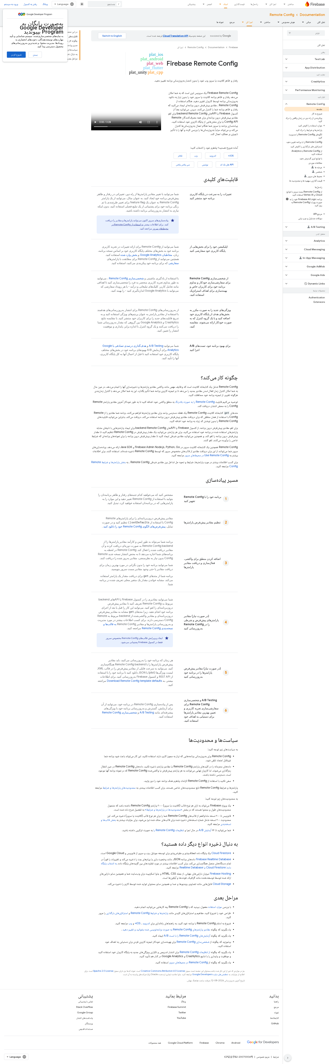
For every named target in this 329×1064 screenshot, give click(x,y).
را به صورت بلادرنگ (195, 402)
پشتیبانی (191, 4)
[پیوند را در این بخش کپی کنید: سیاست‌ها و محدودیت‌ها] (185, 740)
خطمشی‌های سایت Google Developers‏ (210, 974)
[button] (308, 59)
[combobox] (105, 4)
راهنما (276, 1001)
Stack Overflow (84, 1007)
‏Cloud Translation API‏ (175, 35)
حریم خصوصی (263, 1056)
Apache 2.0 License (103, 970)
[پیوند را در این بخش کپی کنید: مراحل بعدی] (210, 898)
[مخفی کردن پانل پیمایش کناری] (287, 1057)
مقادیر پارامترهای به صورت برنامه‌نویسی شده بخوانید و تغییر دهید (166, 929)
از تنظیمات (195, 952)
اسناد (225, 4)
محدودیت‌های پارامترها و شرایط (119, 787)
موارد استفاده (215, 907)
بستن (35, 54)
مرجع (232, 22)
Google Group (85, 1012)
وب (195, 155)
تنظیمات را (168, 830)
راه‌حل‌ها (254, 4)
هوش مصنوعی (288, 22)
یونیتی (205, 164)
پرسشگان (89, 1023)
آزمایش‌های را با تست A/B (187, 935)
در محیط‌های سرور (188, 962)
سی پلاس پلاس (183, 164)
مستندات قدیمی (86, 1028)
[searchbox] (306, 33)
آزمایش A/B (205, 830)
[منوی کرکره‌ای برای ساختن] (283, 4)
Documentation (312, 15)
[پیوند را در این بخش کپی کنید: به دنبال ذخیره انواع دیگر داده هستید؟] (157, 844)
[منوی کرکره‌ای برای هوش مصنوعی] (277, 22)
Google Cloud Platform (180, 1042)
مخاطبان (156, 255)
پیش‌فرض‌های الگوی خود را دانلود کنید (134, 526)
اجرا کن (272, 4)
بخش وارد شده (128, 255)
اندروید (212, 155)
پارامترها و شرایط (149, 913)
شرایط (276, 1056)
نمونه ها (220, 22)
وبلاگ (45, 4)
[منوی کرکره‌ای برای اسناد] (219, 4)
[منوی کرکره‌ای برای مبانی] (302, 22)
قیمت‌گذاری (239, 4)
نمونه (276, 1012)
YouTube (181, 1017)
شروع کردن (16, 54)
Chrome (220, 1042)
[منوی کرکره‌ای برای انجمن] (202, 4)
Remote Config (282, 15)
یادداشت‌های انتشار (84, 1017)
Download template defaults (134, 681)
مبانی (308, 22)
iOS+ (231, 155)
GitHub (275, 1023)
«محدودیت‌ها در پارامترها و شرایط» (163, 809)
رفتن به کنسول (30, 4)
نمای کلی (321, 22)
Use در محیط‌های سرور (207, 455)
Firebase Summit (177, 1007)
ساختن (291, 4)
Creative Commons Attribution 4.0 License (163, 970)
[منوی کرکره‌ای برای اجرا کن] (265, 4)
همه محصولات (154, 1042)
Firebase (233, 47)
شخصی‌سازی (126, 278)
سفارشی (173, 263)
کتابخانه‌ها (274, 1017)
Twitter (182, 1012)
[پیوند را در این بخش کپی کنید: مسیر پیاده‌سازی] (202, 480)
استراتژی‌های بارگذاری (117, 913)
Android (235, 1042)
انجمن (209, 4)
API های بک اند (227, 164)
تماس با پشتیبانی (85, 1001)
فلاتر (180, 155)
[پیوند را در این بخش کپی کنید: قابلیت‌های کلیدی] (200, 180)
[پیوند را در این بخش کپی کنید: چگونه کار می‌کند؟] (197, 378)
